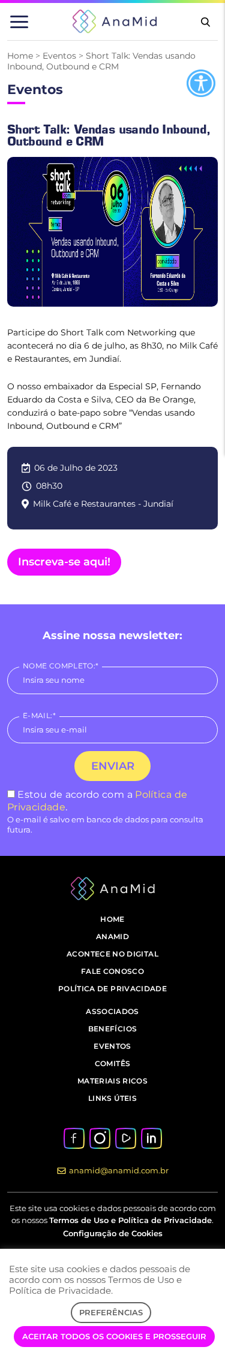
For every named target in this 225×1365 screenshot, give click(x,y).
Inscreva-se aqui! (64, 561)
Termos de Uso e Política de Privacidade (130, 1220)
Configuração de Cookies (113, 1233)
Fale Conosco (112, 971)
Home (20, 55)
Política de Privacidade (112, 988)
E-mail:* (39, 715)
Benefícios (112, 1028)
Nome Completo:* (60, 665)
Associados (112, 1011)
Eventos (59, 55)
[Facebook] (74, 1137)
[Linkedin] (151, 1137)
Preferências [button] (111, 1312)
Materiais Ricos (112, 1080)
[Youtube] (125, 1137)
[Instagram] (99, 1137)
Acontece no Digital (112, 953)
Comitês (113, 1063)
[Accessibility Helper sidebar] (201, 83)
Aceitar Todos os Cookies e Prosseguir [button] (114, 1336)
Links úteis (112, 1098)
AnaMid (112, 936)
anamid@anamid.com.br (119, 1170)
